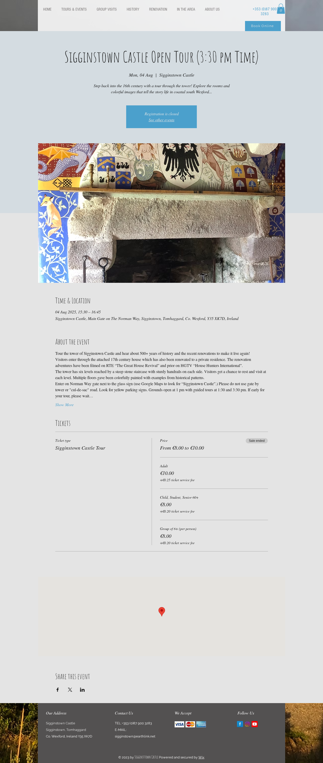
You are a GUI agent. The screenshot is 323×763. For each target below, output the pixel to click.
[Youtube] (255, 724)
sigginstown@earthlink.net (135, 736)
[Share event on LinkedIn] (82, 690)
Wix (201, 757)
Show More (64, 404)
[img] (179, 724)
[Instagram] (247, 724)
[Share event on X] (70, 690)
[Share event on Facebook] (57, 690)
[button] (281, 9)
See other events (161, 119)
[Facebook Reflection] (240, 724)
